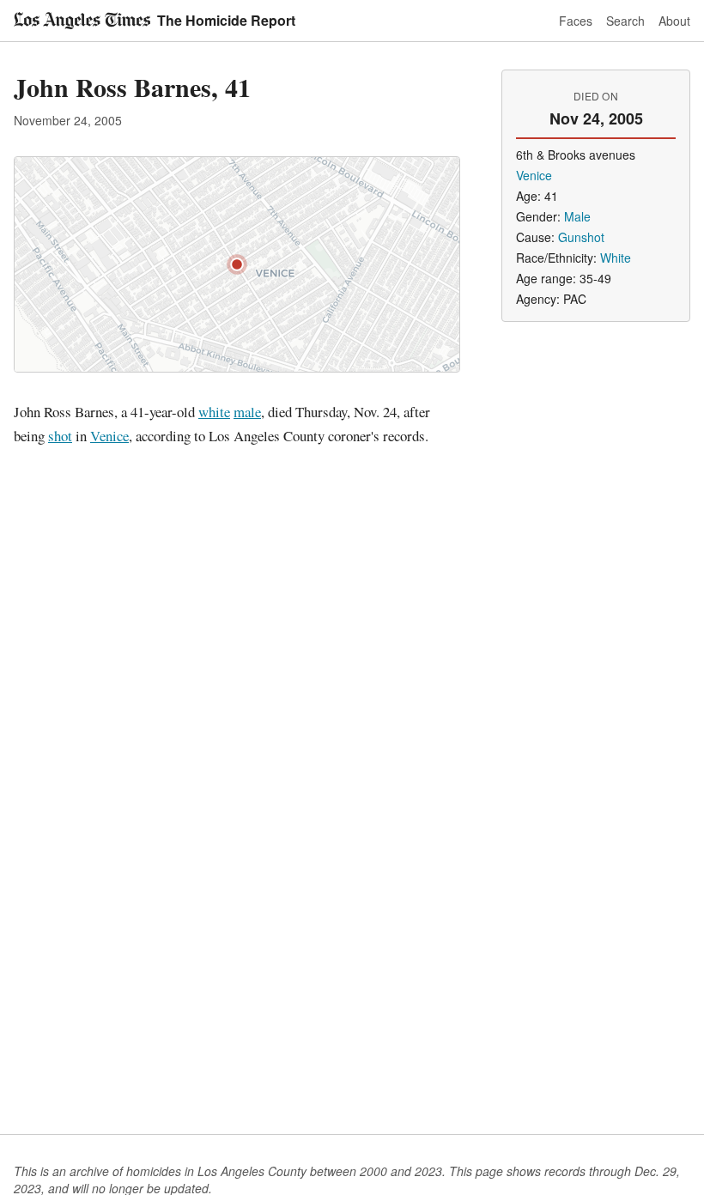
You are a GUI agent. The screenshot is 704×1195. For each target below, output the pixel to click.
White (615, 257)
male (247, 412)
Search (625, 20)
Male (577, 216)
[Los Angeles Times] (82, 20)
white (214, 412)
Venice (109, 436)
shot (60, 436)
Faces (575, 20)
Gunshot (581, 237)
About (674, 20)
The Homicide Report (226, 20)
